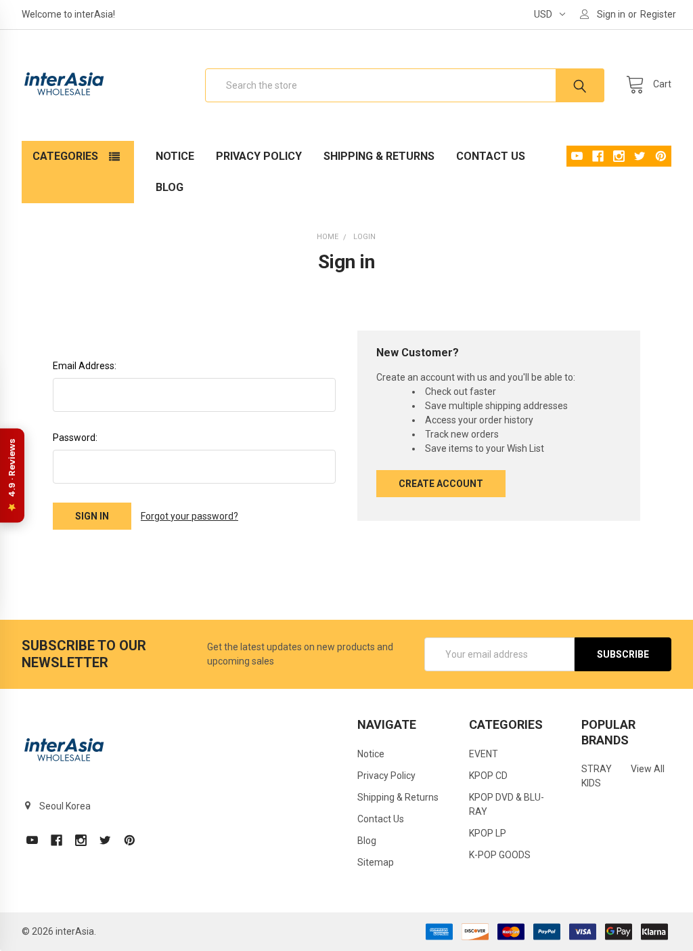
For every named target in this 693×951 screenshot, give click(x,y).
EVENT (483, 753)
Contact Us (490, 156)
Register (658, 14)
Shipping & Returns (378, 156)
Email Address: (84, 365)
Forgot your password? (189, 516)
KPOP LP (487, 833)
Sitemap (375, 862)
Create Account (441, 483)
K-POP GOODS (500, 854)
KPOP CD (488, 775)
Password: (75, 437)
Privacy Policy (259, 156)
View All (648, 768)
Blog (169, 187)
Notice (175, 156)
